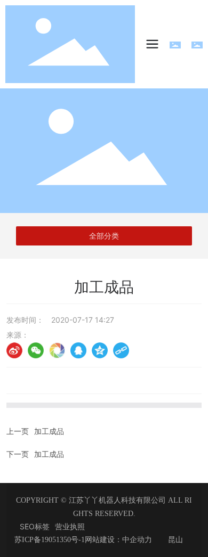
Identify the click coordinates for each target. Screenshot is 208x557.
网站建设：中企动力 (118, 540)
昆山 (175, 540)
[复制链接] (121, 350)
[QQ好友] (78, 350)
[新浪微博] (14, 350)
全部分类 (104, 236)
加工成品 (49, 431)
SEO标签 (35, 526)
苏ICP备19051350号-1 (49, 540)
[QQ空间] (100, 350)
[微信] (36, 350)
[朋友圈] (57, 350)
